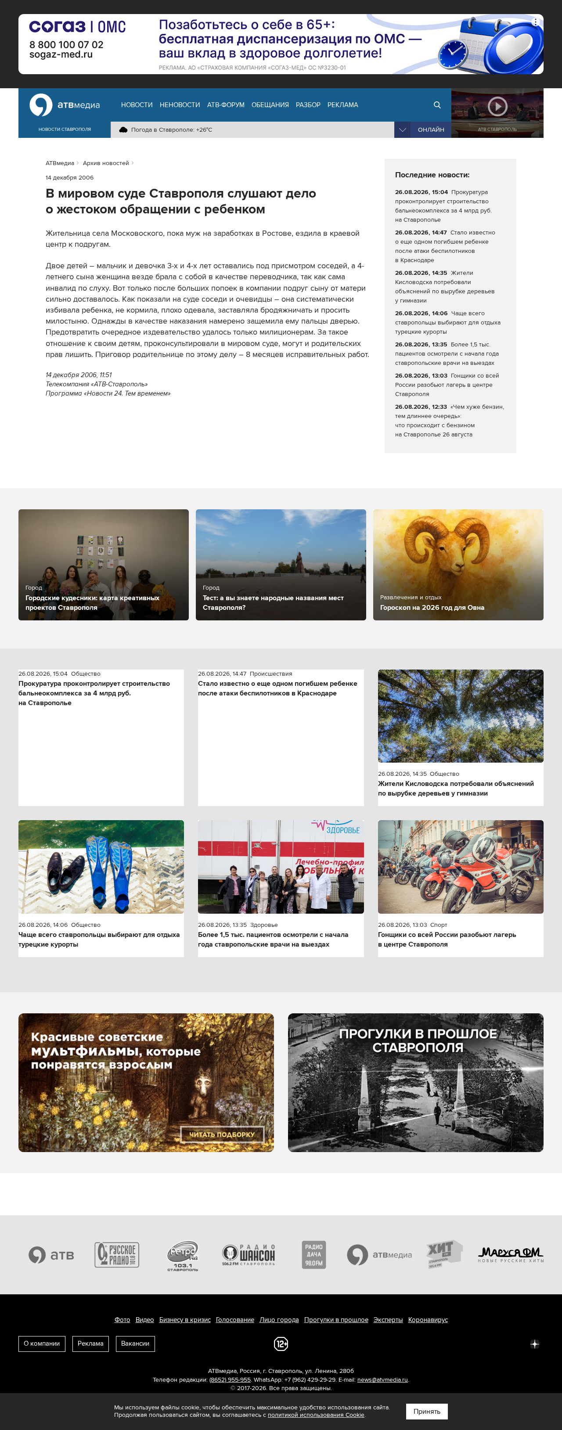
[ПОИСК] (437, 105)
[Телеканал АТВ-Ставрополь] (51, 1254)
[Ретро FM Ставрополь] (183, 1254)
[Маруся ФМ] (511, 1254)
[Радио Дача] (314, 1254)
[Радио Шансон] (248, 1254)
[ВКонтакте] (419, 1343)
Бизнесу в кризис (185, 1320)
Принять (427, 1411)
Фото (122, 1320)
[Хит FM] (445, 1254)
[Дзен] (535, 1343)
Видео (145, 1320)
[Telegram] (438, 1343)
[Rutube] (515, 1343)
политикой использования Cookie (316, 1415)
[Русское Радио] (117, 1254)
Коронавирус (428, 1320)
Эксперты (388, 1320)
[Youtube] (496, 1343)
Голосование (235, 1320)
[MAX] (477, 1343)
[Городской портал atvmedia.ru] (380, 1254)
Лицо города (279, 1320)
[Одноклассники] (457, 1343)
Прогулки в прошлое (336, 1320)
